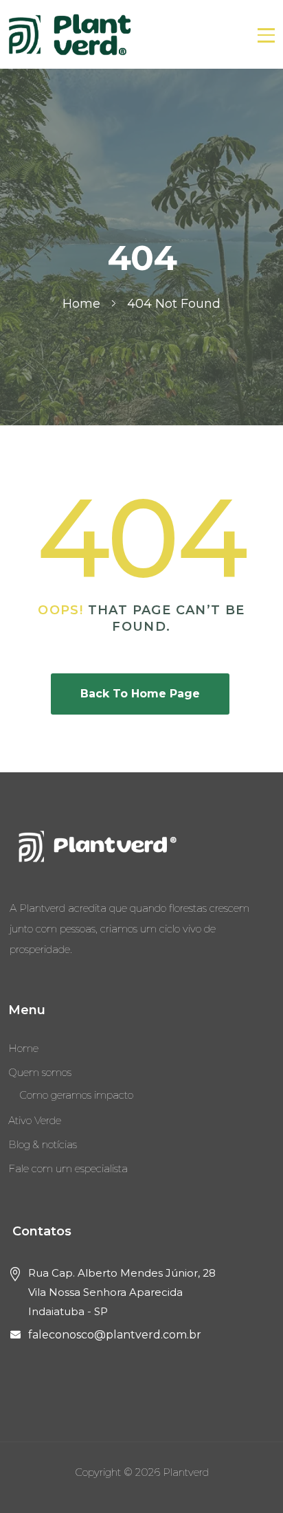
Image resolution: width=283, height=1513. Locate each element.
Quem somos (39, 1072)
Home (23, 1048)
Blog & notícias (42, 1144)
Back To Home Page (140, 693)
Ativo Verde (34, 1120)
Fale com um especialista (68, 1168)
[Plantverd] (70, 34)
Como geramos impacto (76, 1094)
